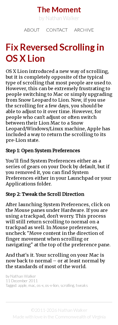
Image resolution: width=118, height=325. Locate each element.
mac (31, 285)
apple (22, 285)
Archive (84, 29)
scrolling (67, 285)
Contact (57, 29)
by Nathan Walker (21, 276)
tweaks (82, 285)
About (32, 29)
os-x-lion (52, 285)
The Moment (59, 13)
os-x (40, 285)
